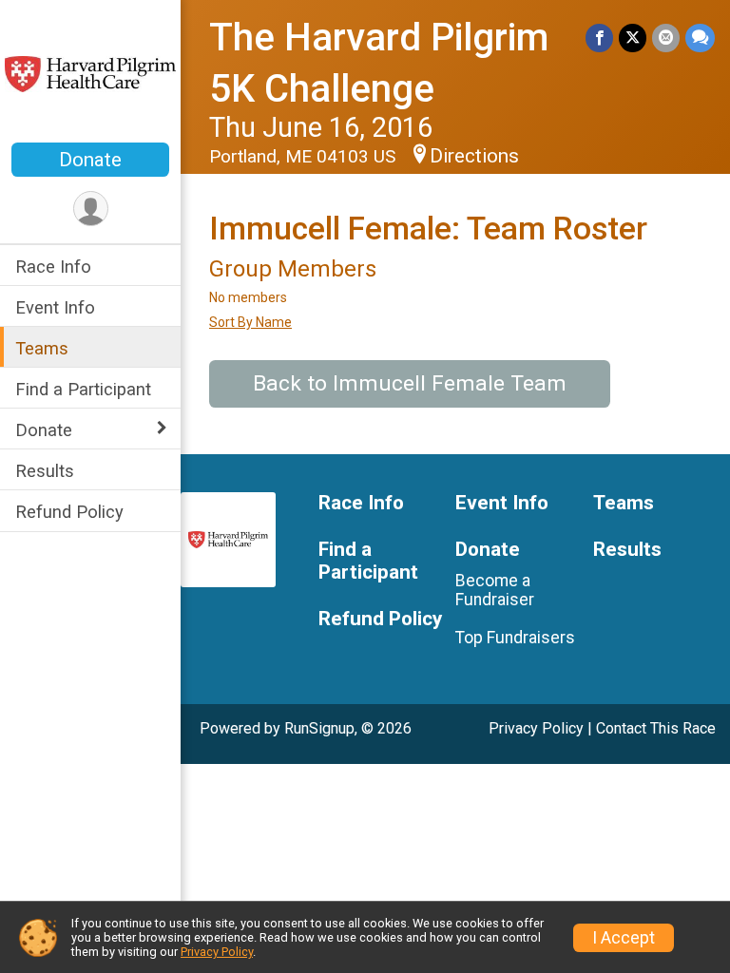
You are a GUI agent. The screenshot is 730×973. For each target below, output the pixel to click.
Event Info (55, 307)
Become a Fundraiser (494, 590)
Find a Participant (83, 389)
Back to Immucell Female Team (410, 383)
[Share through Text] (700, 37)
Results (44, 471)
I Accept (623, 937)
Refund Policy (69, 512)
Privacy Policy (536, 728)
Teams (41, 348)
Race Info (53, 267)
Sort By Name (250, 322)
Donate (90, 159)
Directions (474, 155)
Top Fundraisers (515, 637)
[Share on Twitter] (632, 37)
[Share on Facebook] (599, 37)
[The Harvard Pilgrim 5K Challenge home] (90, 73)
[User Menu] (90, 208)
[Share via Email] (666, 37)
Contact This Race (656, 728)
